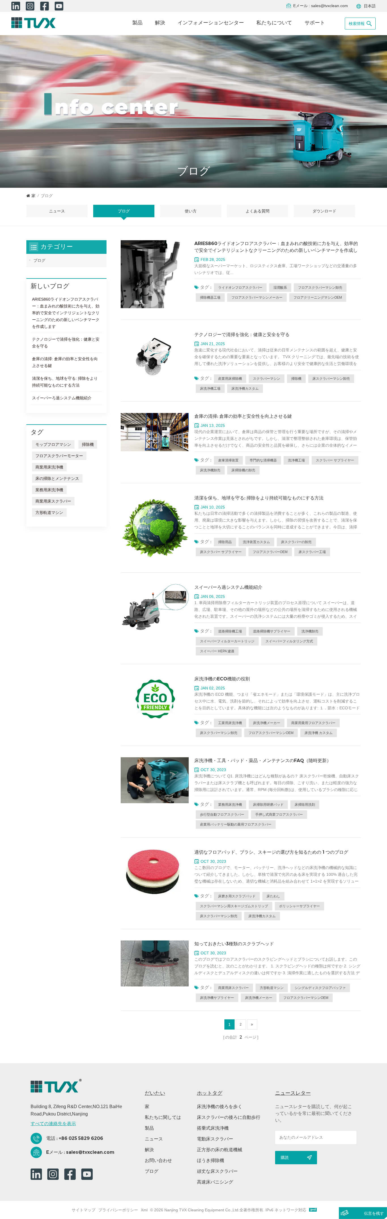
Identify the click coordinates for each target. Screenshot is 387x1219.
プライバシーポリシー (118, 1210)
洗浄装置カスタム (256, 542)
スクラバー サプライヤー (335, 460)
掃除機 (296, 379)
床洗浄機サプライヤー (217, 998)
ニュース (154, 1138)
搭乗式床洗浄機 (213, 1128)
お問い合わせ (158, 1160)
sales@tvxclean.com (329, 5)
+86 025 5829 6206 (81, 1138)
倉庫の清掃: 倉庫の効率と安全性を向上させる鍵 (243, 416)
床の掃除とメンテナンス (57, 478)
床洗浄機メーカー (266, 723)
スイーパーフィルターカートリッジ (227, 641)
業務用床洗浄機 (230, 805)
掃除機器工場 (210, 298)
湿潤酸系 (280, 288)
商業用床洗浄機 (49, 467)
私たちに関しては (163, 1117)
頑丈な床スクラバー (217, 1171)
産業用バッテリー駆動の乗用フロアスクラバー (235, 824)
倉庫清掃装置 (228, 460)
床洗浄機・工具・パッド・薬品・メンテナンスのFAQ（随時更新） (262, 760)
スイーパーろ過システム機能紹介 (228, 587)
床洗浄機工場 (210, 389)
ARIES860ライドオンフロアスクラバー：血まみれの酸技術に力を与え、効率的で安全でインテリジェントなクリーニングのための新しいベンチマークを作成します (276, 247)
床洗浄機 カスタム (319, 733)
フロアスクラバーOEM (270, 552)
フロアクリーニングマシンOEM (318, 298)
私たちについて (274, 23)
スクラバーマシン (266, 379)
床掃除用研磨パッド (268, 805)
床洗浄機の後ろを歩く (219, 1106)
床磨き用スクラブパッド (237, 896)
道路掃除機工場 (230, 631)
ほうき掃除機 (210, 1160)
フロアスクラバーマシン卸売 (320, 288)
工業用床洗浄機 (230, 723)
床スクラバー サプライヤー (221, 552)
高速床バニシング (215, 1182)
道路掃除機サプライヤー (271, 631)
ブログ (124, 211)
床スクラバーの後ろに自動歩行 (228, 1117)
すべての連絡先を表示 (53, 1123)
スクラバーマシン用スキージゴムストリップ (234, 906)
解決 (160, 23)
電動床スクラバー (215, 1138)
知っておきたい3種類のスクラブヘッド (234, 943)
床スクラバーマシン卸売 (331, 379)
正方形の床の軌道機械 (219, 1149)
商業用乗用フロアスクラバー (313, 723)
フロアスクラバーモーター (59, 456)
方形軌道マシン (272, 988)
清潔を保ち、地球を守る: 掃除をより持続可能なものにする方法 (259, 498)
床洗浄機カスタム (245, 389)
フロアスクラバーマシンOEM (271, 733)
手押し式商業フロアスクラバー (279, 815)
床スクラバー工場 (312, 552)
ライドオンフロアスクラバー (240, 288)
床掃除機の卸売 (243, 470)
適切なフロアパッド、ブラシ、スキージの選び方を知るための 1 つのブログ (271, 852)
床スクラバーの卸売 (296, 542)
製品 (137, 23)
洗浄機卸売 (309, 631)
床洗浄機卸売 (210, 470)
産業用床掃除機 (230, 379)
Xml (144, 1210)
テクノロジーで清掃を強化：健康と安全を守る (242, 334)
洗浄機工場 (296, 460)
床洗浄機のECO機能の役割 (222, 679)
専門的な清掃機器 (263, 460)
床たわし (273, 896)
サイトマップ (83, 1210)
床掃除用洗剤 (305, 805)
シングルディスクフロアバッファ (320, 988)
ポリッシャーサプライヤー (299, 906)
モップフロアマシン (53, 444)
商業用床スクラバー (233, 988)
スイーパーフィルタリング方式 (289, 641)
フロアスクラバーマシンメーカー (256, 298)
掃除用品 (225, 542)
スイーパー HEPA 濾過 (217, 651)
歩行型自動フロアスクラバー (222, 815)
